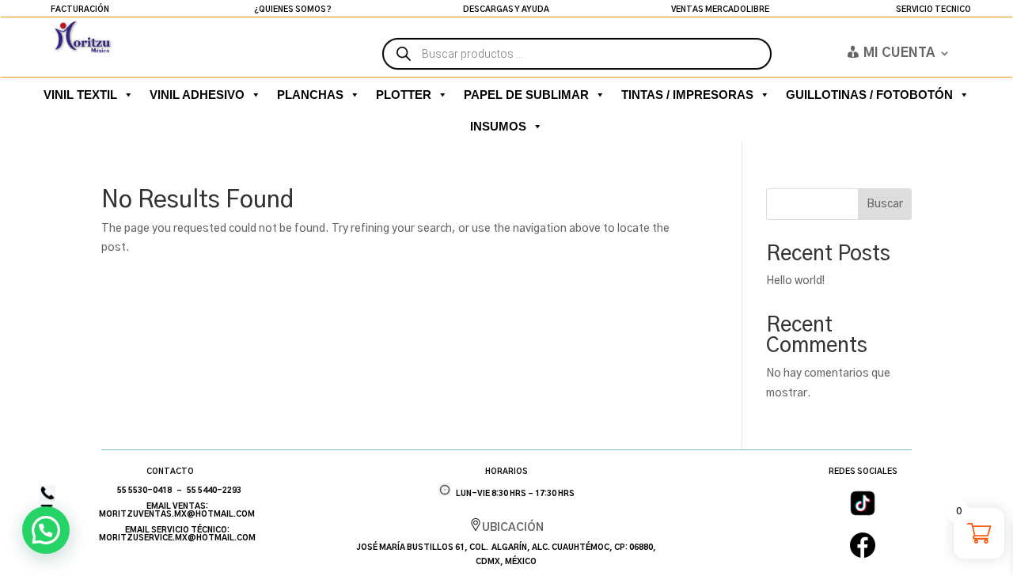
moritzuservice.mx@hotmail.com (177, 538)
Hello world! (795, 280)
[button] (46, 530)
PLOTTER (403, 94)
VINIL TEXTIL (80, 94)
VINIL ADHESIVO (197, 94)
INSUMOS (498, 126)
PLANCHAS (310, 94)
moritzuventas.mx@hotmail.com (177, 514)
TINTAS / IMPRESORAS (687, 94)
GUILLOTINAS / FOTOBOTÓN (869, 94)
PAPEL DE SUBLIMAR (526, 94)
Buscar (885, 204)
